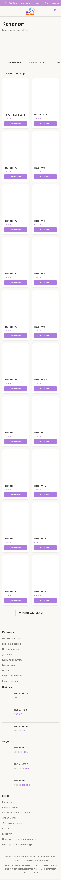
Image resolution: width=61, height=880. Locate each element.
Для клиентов (9, 817)
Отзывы (6, 828)
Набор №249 (21, 780)
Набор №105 (40, 273)
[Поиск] (17, 11)
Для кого (7, 654)
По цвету (7, 670)
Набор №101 (40, 168)
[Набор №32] (7, 714)
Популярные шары (12, 649)
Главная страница (11, 30)
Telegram (37, 3)
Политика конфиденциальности (19, 839)
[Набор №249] (7, 785)
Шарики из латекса (12, 675)
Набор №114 (40, 538)
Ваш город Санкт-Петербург (17, 844)
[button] (15, 123)
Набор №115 (10, 591)
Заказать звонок (52, 3)
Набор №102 (10, 220)
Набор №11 (9, 432)
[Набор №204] (7, 698)
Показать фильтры (15, 73)
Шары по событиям (12, 659)
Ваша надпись (9, 665)
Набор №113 (10, 538)
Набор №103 (40, 220)
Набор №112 (40, 485)
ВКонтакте (25, 3)
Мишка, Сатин (41, 114)
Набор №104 (10, 273)
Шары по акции (10, 807)
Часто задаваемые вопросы (17, 812)
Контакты (7, 801)
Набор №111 (10, 485)
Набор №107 (40, 326)
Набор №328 (21, 726)
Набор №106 (10, 326)
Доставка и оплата (12, 823)
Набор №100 (10, 168)
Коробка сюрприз (11, 643)
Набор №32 (20, 709)
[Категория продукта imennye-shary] (36, 49)
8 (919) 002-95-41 (9, 3)
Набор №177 (21, 747)
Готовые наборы (11, 638)
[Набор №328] (7, 731)
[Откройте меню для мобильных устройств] (6, 11)
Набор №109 (40, 379)
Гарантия (7, 833)
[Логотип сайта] (30, 11)
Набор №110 (40, 432)
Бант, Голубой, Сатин (15, 115)
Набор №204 (21, 693)
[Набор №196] (7, 769)
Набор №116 (40, 591)
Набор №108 (10, 379)
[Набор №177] (7, 752)
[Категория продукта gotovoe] (12, 49)
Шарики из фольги (11, 681)
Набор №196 (21, 764)
